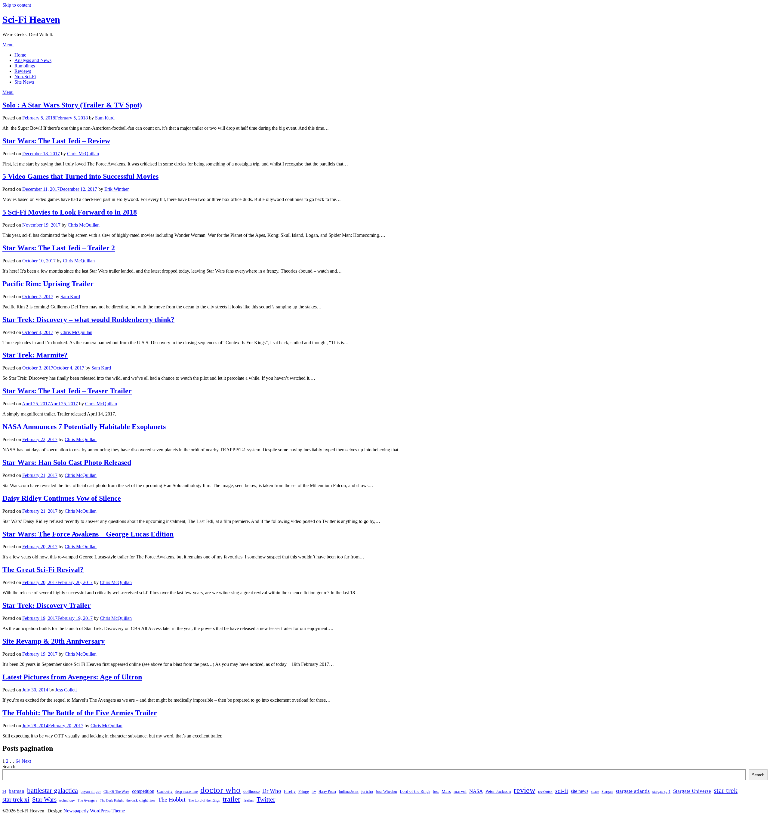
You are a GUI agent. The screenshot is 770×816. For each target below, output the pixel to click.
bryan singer (91, 791)
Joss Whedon (386, 791)
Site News (24, 82)
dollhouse (251, 791)
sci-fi (561, 790)
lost (436, 791)
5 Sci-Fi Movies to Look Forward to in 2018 (69, 212)
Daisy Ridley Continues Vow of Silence (61, 498)
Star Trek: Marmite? (35, 355)
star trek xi (15, 799)
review (524, 790)
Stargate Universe (692, 791)
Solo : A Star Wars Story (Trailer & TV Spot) (72, 105)
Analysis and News (32, 60)
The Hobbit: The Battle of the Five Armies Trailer (79, 713)
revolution (545, 791)
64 (18, 761)
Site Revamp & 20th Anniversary (53, 641)
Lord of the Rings (415, 791)
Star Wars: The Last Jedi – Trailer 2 (58, 248)
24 (4, 792)
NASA (476, 791)
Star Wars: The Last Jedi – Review (56, 141)
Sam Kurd (105, 117)
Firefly (290, 791)
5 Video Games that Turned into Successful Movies (80, 176)
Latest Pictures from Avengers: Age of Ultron (72, 677)
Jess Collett (66, 689)
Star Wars (44, 799)
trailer (231, 799)
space (595, 792)
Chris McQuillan (83, 153)
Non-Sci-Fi (25, 76)
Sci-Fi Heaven (31, 19)
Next (26, 761)
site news (579, 791)
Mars (446, 791)
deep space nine (186, 792)
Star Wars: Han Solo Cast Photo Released (66, 462)
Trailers (248, 800)
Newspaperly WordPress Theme (94, 810)
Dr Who (271, 791)
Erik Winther (116, 189)
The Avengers (87, 800)
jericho (367, 791)
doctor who (220, 790)
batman (16, 791)
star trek (726, 790)
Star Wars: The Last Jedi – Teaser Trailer (67, 391)
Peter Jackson (498, 791)
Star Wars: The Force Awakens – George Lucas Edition (88, 534)
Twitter (266, 799)
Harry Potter (327, 792)
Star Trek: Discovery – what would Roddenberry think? (88, 319)
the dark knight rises (140, 800)
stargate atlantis (633, 791)
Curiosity (165, 791)
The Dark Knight (112, 800)
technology (67, 800)
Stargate (607, 791)
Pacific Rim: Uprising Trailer (48, 284)
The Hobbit (172, 799)
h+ (314, 791)
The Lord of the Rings (204, 800)
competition (143, 791)
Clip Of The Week (116, 791)
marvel (460, 791)
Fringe (303, 791)
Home (20, 54)
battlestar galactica (52, 790)
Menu (8, 44)
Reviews (22, 71)
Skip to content (16, 5)
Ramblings (24, 65)
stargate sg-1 (661, 792)
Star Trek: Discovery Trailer (46, 605)
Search (8, 766)
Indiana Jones (349, 792)
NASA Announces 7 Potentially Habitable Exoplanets (84, 427)
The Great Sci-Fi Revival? (43, 569)
